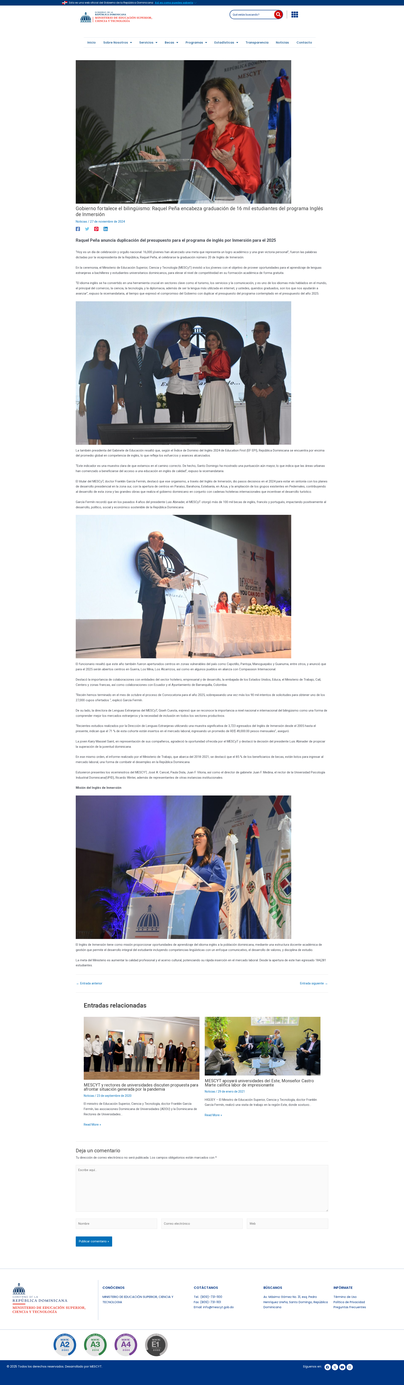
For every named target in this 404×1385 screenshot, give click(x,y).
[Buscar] (278, 14)
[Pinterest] (96, 229)
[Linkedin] (106, 229)
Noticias (282, 42)
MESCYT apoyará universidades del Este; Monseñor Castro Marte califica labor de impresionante (259, 1083)
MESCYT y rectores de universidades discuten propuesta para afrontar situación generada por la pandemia (141, 1087)
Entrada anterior (89, 983)
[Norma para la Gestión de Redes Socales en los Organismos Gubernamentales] (156, 1345)
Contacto (304, 42)
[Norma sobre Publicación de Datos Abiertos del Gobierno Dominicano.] (95, 1345)
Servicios (146, 42)
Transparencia (257, 42)
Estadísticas (224, 42)
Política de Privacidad (349, 1302)
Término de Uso (345, 1297)
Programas (194, 42)
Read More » (92, 1124)
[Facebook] (78, 229)
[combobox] (252, 14)
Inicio (91, 42)
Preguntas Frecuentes (350, 1307)
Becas (169, 42)
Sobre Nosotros (115, 42)
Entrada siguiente (314, 983)
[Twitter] (87, 229)
